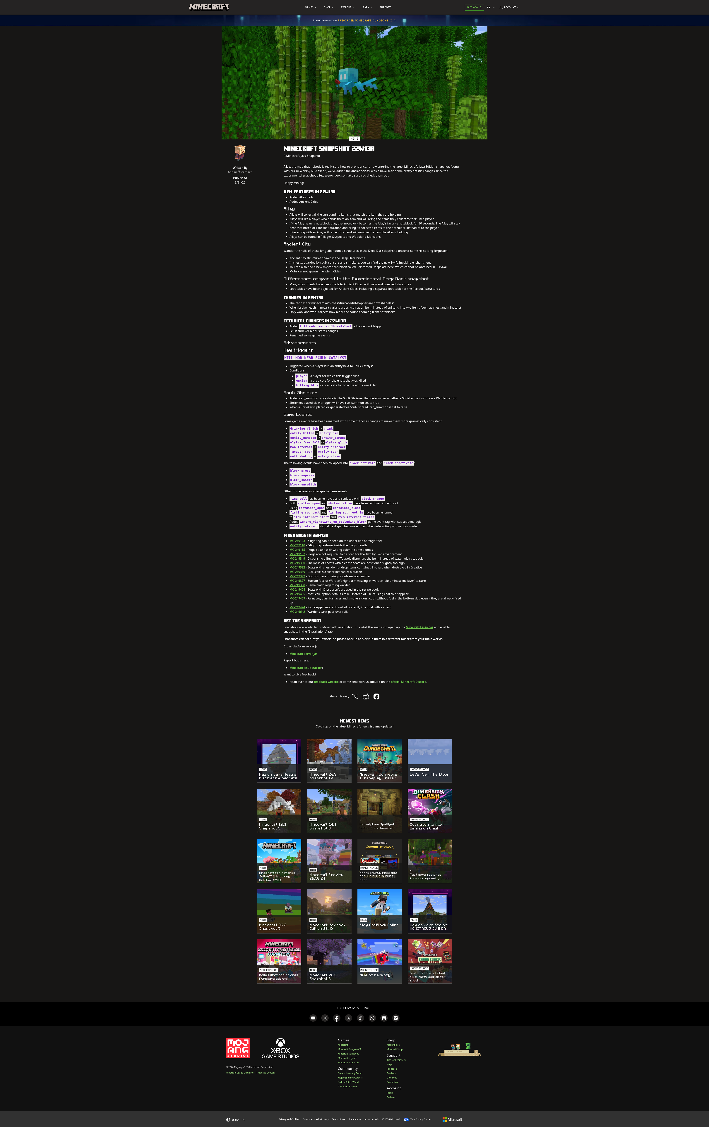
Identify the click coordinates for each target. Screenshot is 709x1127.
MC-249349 (297, 558)
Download (392, 1077)
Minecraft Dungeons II (349, 1049)
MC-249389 (297, 572)
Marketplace (393, 1044)
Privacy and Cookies (289, 1119)
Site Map (391, 1073)
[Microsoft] (452, 1119)
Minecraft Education (348, 1062)
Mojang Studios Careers (350, 1077)
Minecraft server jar (303, 654)
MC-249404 (297, 589)
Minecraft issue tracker (306, 668)
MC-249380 (297, 563)
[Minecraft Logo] (208, 7)
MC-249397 (297, 581)
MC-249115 (297, 550)
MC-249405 (297, 594)
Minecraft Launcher (419, 627)
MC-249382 (297, 567)
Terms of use (338, 1119)
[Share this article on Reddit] (365, 696)
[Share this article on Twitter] (355, 696)
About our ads (371, 1119)
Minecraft (343, 1044)
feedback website (326, 682)
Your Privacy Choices (420, 1119)
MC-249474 (297, 607)
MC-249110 (297, 545)
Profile (390, 1092)
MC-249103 (297, 541)
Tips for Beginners (396, 1060)
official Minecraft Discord (408, 682)
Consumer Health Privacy (316, 1119)
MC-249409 (297, 598)
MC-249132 (297, 554)
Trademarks (355, 1119)
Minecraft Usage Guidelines (240, 1072)
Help (389, 1064)
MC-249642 (297, 612)
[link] (313, 1018)
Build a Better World (348, 1082)
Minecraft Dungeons (348, 1053)
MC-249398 (297, 585)
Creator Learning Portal (350, 1073)
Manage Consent (266, 1072)
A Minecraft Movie (347, 1086)
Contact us (392, 1082)
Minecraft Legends (347, 1058)
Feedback (392, 1068)
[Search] (492, 7)
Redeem (391, 1097)
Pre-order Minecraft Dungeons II (365, 20)
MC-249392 (297, 576)
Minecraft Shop (395, 1049)
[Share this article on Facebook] (376, 696)
